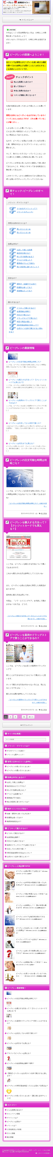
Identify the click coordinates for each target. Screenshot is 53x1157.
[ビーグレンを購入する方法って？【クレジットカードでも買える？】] (20, 561)
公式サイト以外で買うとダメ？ (18, 857)
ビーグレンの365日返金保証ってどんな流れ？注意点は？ (27, 1086)
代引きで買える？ (24, 315)
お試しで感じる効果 (24, 250)
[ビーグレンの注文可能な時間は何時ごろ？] (20, 488)
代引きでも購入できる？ (16, 841)
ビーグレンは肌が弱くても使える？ (29, 871)
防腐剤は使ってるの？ (15, 817)
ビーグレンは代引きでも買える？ (22, 443)
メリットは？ (12, 1125)
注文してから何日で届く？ (16, 849)
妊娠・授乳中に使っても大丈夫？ (19, 814)
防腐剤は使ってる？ (24, 287)
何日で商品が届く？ (24, 322)
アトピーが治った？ (24, 260)
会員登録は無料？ (13, 837)
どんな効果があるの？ (41, 885)
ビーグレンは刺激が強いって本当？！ (29, 962)
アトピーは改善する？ (15, 794)
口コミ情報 (11, 1133)
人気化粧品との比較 (41, 976)
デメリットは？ (12, 1118)
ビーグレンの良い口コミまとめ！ (19, 766)
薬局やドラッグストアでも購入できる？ (21, 845)
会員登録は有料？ (24, 311)
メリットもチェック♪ (25, 212)
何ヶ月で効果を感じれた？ (16, 790)
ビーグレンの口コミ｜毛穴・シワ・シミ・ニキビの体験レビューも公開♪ (26, 1151)
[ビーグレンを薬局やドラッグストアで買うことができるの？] (20, 663)
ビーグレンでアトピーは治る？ (27, 939)
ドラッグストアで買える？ (27, 318)
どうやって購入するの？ (26, 308)
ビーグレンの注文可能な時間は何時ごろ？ (25, 362)
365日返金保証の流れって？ (28, 325)
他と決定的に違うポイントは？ (18, 802)
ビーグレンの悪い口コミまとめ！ (19, 770)
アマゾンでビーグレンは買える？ (19, 1053)
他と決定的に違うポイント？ (28, 267)
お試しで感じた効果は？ (16, 782)
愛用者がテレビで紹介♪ (26, 263)
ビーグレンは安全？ (27, 873)
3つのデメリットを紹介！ (16, 751)
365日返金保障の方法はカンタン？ (19, 853)
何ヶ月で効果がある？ (25, 257)
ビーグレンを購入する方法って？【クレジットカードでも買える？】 (28, 525)
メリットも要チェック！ (16, 755)
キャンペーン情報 (13, 1114)
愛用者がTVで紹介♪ (14, 798)
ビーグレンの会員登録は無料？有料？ (20, 1063)
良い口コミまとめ (24, 233)
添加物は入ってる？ (24, 291)
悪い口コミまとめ (24, 229)
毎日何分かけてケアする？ (16, 786)
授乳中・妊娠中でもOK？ (26, 284)
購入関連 (44, 513)
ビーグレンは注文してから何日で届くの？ (25, 423)
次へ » (31, 717)
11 (24, 717)
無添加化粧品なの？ (14, 821)
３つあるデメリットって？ (27, 209)
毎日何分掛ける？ (24, 253)
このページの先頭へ (44, 1153)
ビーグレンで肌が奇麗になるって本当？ (30, 894)
